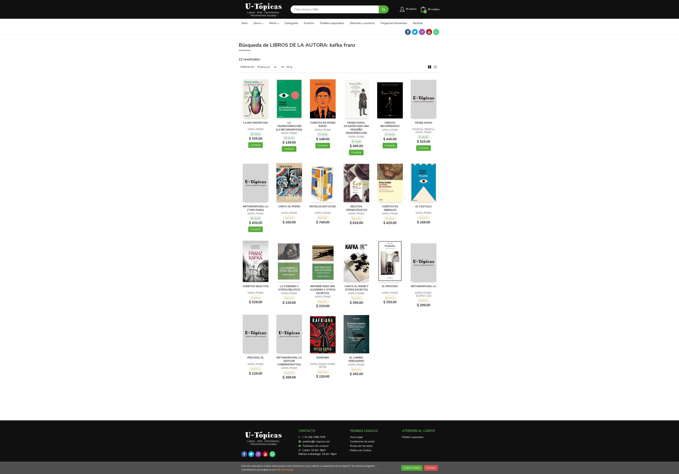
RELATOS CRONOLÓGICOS (356, 208)
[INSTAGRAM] (422, 32)
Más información (285, 469)
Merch (273, 23)
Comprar (255, 145)
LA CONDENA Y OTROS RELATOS (289, 288)
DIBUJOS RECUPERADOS (390, 124)
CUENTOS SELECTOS (256, 286)
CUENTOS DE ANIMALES (390, 208)
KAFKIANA (323, 357)
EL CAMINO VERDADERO (356, 359)
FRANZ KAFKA (423, 122)
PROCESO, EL (255, 357)
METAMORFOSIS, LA (423, 286)
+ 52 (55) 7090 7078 (313, 437)
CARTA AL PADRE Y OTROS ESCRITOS (356, 288)
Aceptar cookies (412, 467)
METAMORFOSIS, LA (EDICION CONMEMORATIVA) (289, 361)
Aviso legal (356, 437)
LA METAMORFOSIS (255, 122)
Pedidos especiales (412, 437)
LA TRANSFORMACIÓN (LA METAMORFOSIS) (289, 126)
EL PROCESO (390, 286)
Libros (257, 23)
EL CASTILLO (424, 206)
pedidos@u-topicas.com (316, 441)
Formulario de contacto (316, 446)
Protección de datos (361, 446)
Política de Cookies (360, 450)
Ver (282, 67)
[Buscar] (384, 9)
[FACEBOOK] (408, 32)
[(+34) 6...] (436, 32)
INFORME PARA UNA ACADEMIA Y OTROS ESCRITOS (322, 290)
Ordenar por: (247, 67)
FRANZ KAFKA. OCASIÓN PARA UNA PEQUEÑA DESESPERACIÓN (356, 128)
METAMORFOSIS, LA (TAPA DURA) (255, 208)
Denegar (430, 467)
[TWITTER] (415, 32)
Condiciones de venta (362, 441)
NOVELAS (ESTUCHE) (323, 206)
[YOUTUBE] (429, 32)
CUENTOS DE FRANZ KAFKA (322, 124)
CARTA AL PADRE (289, 206)
